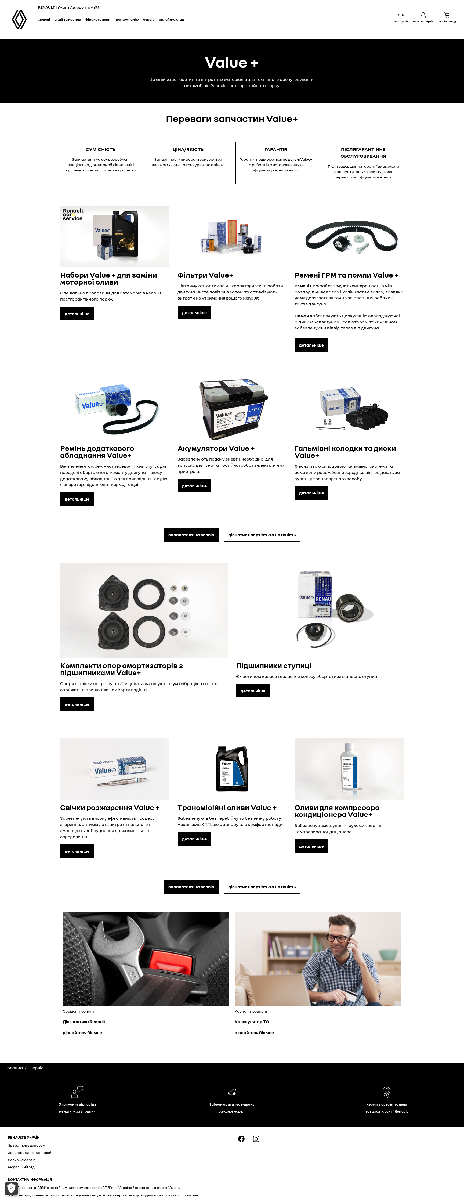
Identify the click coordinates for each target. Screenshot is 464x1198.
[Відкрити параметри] (11, 1188)
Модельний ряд (21, 1167)
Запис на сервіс (22, 1160)
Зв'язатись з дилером (26, 1145)
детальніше (77, 313)
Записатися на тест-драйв (30, 1152)
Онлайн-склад (171, 19)
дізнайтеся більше (82, 1032)
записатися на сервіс (191, 534)
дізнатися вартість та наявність (262, 534)
